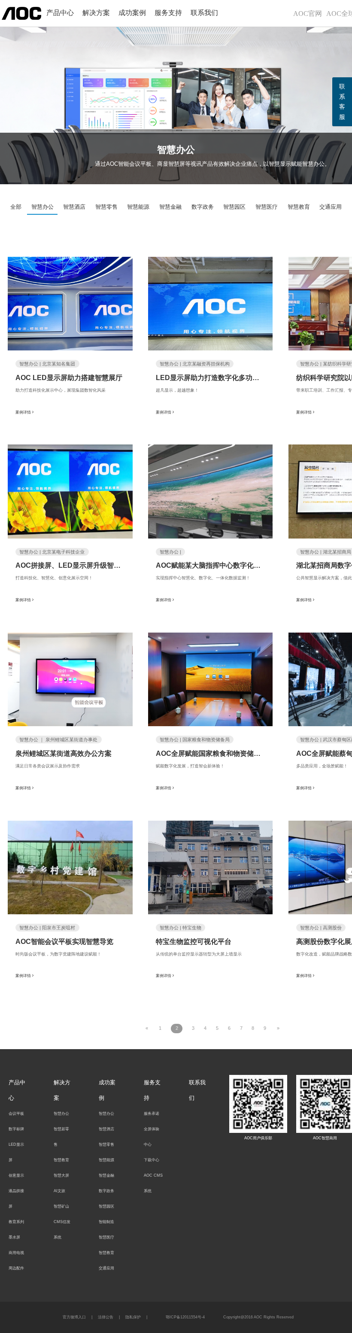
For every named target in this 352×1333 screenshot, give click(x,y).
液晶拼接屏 (16, 1198)
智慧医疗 (266, 207)
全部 (15, 207)
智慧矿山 (61, 1206)
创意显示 (16, 1175)
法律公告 (105, 1317)
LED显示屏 (16, 1152)
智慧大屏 (61, 1175)
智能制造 (106, 1222)
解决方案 (96, 12)
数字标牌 (16, 1129)
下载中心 (151, 1160)
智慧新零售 (61, 1137)
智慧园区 (234, 207)
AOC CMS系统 (153, 1183)
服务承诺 (151, 1113)
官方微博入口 (74, 1317)
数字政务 (202, 207)
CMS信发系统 (62, 1229)
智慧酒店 (74, 207)
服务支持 (168, 12)
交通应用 (330, 207)
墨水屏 (14, 1237)
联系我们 (204, 12)
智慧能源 (138, 207)
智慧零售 (106, 207)
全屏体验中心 (151, 1137)
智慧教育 (299, 207)
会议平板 (16, 1113)
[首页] (21, 13)
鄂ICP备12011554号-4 (185, 1317)
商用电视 (16, 1253)
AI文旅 (59, 1191)
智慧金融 (170, 207)
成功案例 (132, 12)
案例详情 (23, 412)
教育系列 (16, 1222)
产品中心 (60, 12)
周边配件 (16, 1268)
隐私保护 (133, 1317)
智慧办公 (42, 207)
